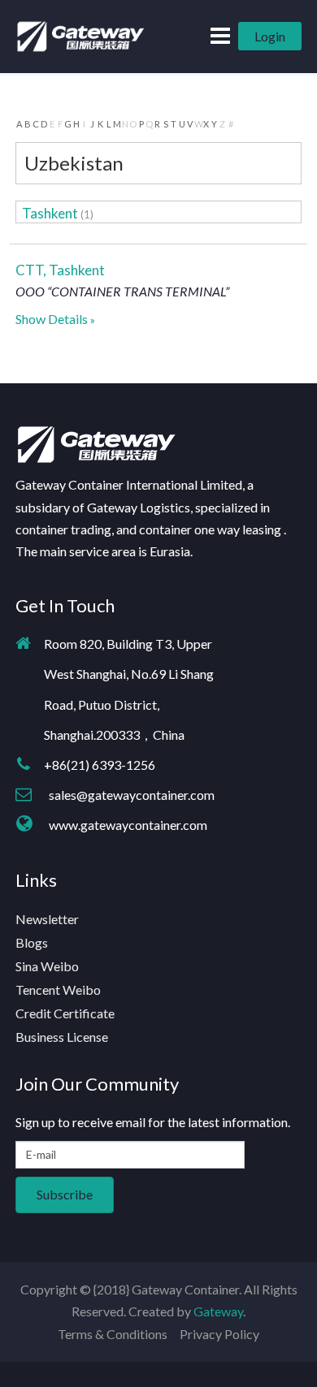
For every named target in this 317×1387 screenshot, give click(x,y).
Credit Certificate (65, 1013)
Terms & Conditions (112, 1334)
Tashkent (50, 213)
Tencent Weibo (58, 989)
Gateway (218, 1311)
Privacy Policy (219, 1334)
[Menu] (220, 35)
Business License (61, 1036)
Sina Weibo (47, 966)
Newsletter (47, 919)
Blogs (31, 942)
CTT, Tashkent (60, 270)
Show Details (51, 318)
